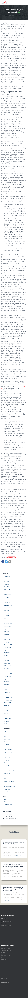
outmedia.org (7, 755)
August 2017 (7, 652)
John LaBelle (4, 923)
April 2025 (6, 618)
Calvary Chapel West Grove (7, 927)
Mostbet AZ (7, 747)
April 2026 (6, 586)
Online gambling (8, 752)
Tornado (6, 776)
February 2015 (7, 718)
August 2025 (7, 607)
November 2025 (8, 600)
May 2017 (6, 660)
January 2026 (7, 594)
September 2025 (8, 605)
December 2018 (8, 623)
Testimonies (7, 773)
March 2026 (7, 589)
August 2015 (7, 705)
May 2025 (6, 615)
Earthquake (7, 739)
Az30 (5, 731)
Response (6, 768)
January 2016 (7, 694)
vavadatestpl (7, 789)
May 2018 (6, 634)
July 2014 (6, 723)
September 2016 (8, 679)
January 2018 (7, 642)
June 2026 (6, 581)
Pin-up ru (6, 762)
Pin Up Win (7, 757)
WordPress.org (7, 807)
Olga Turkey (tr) (8, 749)
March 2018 (7, 639)
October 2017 (7, 647)
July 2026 (6, 579)
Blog (5, 736)
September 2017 (8, 650)
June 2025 (6, 613)
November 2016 (8, 673)
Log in (5, 799)
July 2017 (6, 655)
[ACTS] (4, 2)
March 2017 (7, 663)
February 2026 (7, 592)
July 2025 (6, 610)
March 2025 (7, 621)
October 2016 (7, 676)
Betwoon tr (7, 733)
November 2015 (8, 700)
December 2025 (8, 597)
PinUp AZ (6, 765)
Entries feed (7, 801)
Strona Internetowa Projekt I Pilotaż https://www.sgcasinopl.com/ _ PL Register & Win (13, 888)
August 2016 (7, 681)
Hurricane (6, 744)
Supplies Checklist (5, 981)
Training (6, 778)
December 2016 (8, 671)
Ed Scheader (4, 918)
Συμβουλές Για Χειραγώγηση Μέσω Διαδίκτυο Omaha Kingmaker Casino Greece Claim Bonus (13, 866)
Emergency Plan (5, 982)
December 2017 (8, 644)
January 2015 (7, 721)
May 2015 (6, 710)
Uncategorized (11, 557)
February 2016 (7, 692)
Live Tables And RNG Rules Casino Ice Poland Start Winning (13, 843)
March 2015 (7, 716)
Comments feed (8, 804)
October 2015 (7, 702)
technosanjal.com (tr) (9, 770)
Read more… (19, 855)
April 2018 (6, 637)
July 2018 (6, 631)
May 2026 (6, 584)
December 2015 (8, 697)
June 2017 (6, 658)
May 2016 (6, 684)
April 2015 (6, 713)
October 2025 (7, 602)
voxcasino (6, 791)
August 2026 (7, 576)
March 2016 (7, 689)
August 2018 (7, 629)
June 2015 (6, 708)
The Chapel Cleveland (6, 921)
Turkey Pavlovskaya (9, 781)
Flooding (6, 741)
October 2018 (7, 626)
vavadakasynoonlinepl (9, 786)
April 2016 (6, 687)
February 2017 (7, 665)
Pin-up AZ (6, 760)
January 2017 (7, 668)
